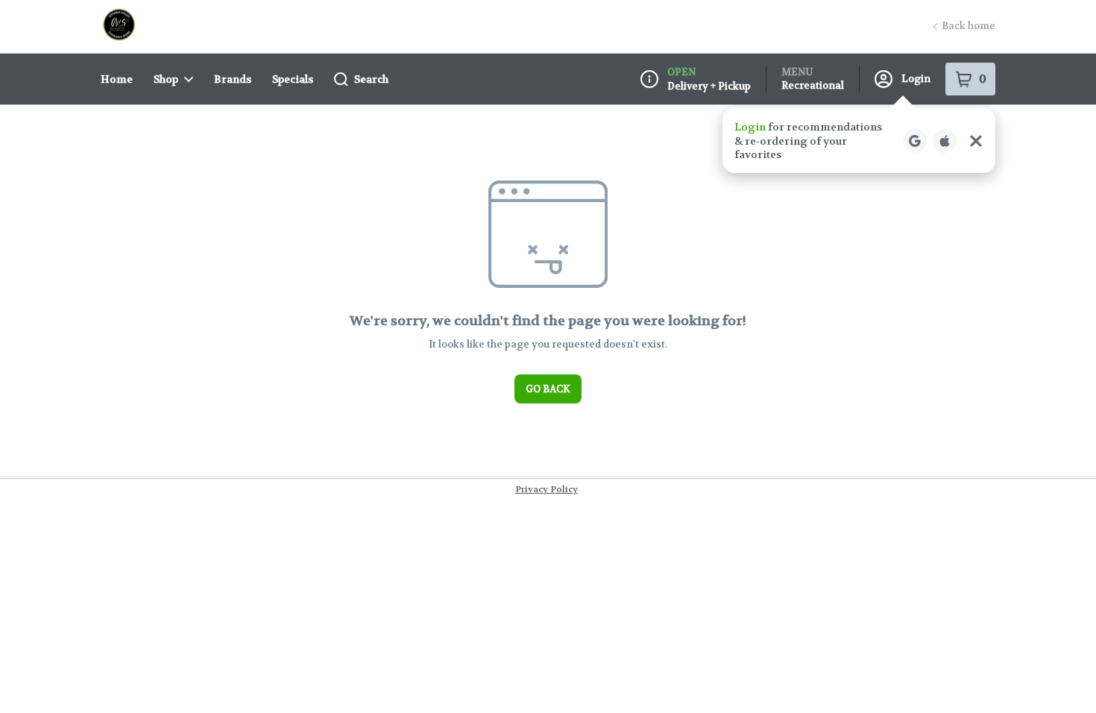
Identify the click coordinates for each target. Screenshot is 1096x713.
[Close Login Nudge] (976, 141)
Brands (232, 79)
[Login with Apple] (945, 141)
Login (915, 78)
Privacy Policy (546, 489)
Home (117, 79)
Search (371, 79)
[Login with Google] (915, 141)
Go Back (548, 389)
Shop (166, 79)
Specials (292, 79)
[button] (858, 140)
